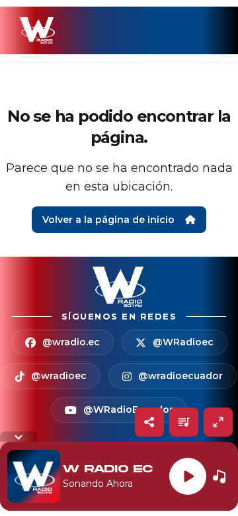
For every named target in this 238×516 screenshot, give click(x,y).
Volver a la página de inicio (108, 220)
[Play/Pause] (187, 476)
